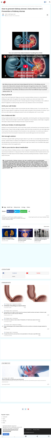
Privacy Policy (36, 429)
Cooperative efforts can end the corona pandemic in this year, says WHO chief (22, 334)
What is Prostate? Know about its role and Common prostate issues (25, 239)
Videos (6, 6)
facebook (14, 273)
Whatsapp (24, 211)
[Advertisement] (25, 349)
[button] (49, 2)
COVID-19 (5, 417)
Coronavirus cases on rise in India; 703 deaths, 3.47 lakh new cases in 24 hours (22, 319)
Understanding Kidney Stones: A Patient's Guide (8, 238)
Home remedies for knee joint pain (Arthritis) (13, 379)
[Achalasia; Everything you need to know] (25, 293)
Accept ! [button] (6, 434)
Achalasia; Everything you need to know (15, 306)
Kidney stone (17, 207)
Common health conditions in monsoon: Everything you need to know (41, 239)
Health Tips (9, 207)
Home (3, 6)
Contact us (28, 429)
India (4, 422)
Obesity (4, 420)
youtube (38, 273)
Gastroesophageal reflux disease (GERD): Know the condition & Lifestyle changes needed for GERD (25, 327)
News (4, 418)
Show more (46, 226)
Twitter (17, 211)
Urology (23, 207)
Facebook (11, 211)
